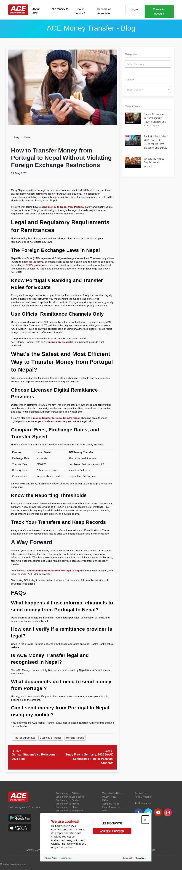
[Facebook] (139, 812)
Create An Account (159, 11)
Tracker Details (65, 858)
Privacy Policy (109, 796)
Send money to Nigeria (67, 803)
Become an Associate (104, 11)
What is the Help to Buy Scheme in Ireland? (154, 162)
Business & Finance (50, 737)
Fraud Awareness (111, 807)
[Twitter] (148, 812)
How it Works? (80, 11)
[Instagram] (168, 812)
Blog (17, 137)
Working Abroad (75, 737)
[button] (145, 820)
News (27, 137)
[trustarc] (140, 858)
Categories (131, 54)
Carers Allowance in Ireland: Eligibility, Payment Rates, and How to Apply (155, 120)
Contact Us (140, 793)
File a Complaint (143, 796)
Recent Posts (132, 106)
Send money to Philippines (69, 810)
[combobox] (59, 8)
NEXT (108, 751)
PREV (17, 751)
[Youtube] (158, 812)
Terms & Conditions (112, 793)
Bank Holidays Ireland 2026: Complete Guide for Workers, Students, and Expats (156, 142)
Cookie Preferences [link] (12, 864)
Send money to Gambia (68, 800)
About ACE (36, 11)
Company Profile (110, 803)
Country (129, 79)
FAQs (105, 800)
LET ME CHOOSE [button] (112, 823)
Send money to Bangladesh (70, 796)
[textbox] (59, 8)
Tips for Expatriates (24, 737)
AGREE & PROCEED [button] (112, 831)
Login (134, 9)
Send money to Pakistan (68, 793)
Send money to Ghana (67, 807)
